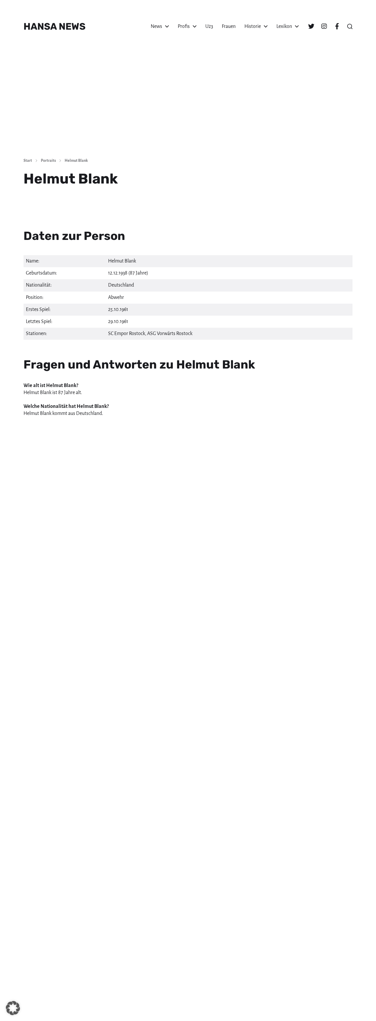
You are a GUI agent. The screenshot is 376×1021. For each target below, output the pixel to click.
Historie (252, 26)
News (156, 26)
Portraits (48, 161)
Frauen (229, 26)
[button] (350, 26)
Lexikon (284, 26)
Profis (184, 26)
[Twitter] (311, 26)
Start (28, 161)
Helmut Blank (76, 161)
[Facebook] (336, 26)
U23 (209, 26)
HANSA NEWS (54, 26)
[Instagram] (324, 26)
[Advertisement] (188, 109)
